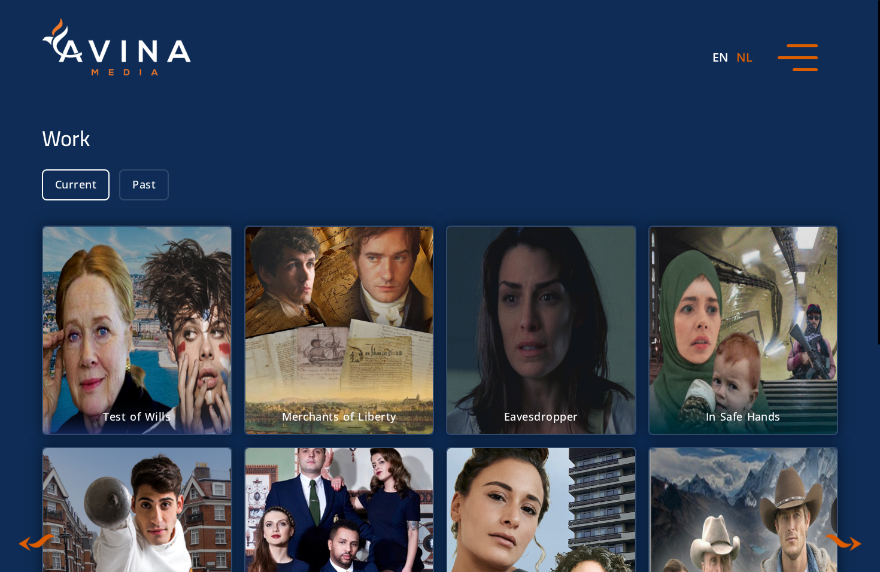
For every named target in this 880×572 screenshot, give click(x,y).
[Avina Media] (117, 46)
